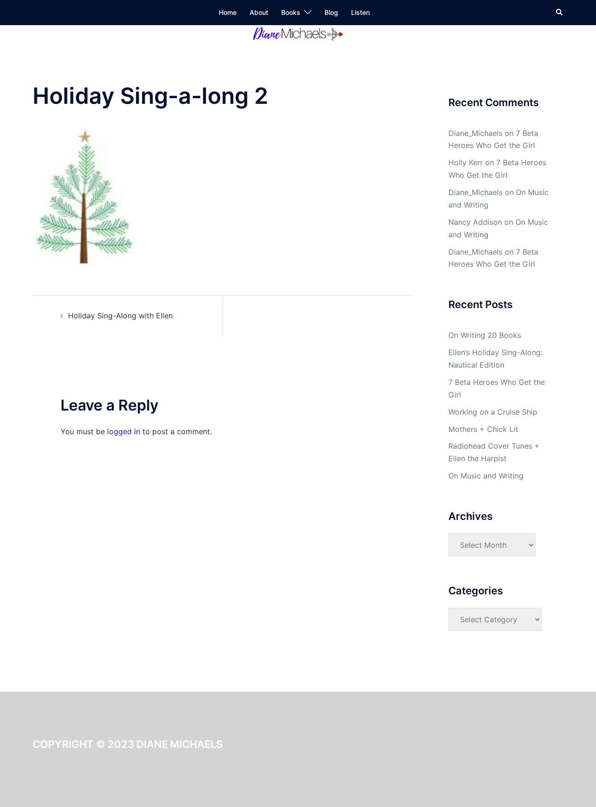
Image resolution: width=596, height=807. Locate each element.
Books (290, 12)
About (259, 12)
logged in (123, 431)
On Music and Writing (485, 475)
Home (228, 12)
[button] (559, 12)
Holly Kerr (465, 162)
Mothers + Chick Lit (483, 429)
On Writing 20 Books (484, 335)
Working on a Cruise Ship (492, 412)
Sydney (115, 800)
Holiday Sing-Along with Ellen (120, 315)
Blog (331, 12)
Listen (360, 12)
